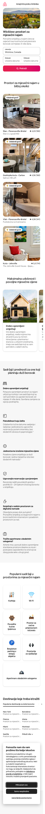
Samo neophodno (21, 791)
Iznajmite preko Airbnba (27, 4)
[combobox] (21, 52)
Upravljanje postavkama (22, 798)
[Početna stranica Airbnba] (5, 4)
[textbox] (12, 60)
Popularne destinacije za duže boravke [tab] (18, 704)
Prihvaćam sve (22, 785)
